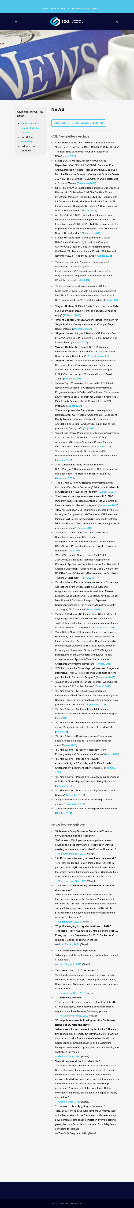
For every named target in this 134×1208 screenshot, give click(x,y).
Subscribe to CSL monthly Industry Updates (30, 128)
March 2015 (111, 754)
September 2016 (108, 505)
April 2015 (70, 745)
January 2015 (63, 786)
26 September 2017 (98, 356)
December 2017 (82, 328)
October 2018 (92, 233)
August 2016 (85, 528)
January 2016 (103, 663)
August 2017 (74, 405)
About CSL (47, 8)
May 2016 (75, 550)
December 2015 (105, 677)
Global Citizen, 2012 (69, 1056)
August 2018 (104, 255)
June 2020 (69, 156)
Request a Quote (80, 8)
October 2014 (63, 813)
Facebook (27, 141)
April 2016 (87, 577)
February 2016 (104, 627)
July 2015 (61, 718)
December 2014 (75, 795)
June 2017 (104, 446)
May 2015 (61, 731)
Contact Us (64, 8)
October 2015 (103, 686)
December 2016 (65, 478)
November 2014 (75, 804)
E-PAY (95, 8)
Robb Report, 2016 (68, 944)
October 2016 (107, 491)
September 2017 (73, 378)
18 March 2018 (72, 315)
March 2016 (93, 609)
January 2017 (63, 460)
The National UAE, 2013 (71, 993)
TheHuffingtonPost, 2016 (71, 853)
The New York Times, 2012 (73, 1015)
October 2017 (79, 342)
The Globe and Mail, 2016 (72, 881)
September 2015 (95, 704)
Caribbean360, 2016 (69, 921)
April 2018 (112, 300)
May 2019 (90, 210)
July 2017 (89, 428)
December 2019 (86, 183)
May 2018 (84, 280)
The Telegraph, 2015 (69, 964)
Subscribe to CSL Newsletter (76, 123)
